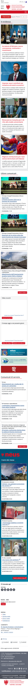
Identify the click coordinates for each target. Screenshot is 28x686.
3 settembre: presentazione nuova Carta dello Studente (13, 406)
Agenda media (6, 616)
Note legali (23, 675)
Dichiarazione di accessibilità (10, 675)
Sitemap (4, 639)
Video (4, 614)
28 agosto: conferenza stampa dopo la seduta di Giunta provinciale (13, 431)
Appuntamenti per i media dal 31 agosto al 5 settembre (12, 385)
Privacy (5, 677)
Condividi (6, 642)
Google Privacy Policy (19, 315)
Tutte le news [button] (22, 292)
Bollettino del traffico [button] (18, 343)
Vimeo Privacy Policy (18, 340)
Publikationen (6, 620)
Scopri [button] (3, 604)
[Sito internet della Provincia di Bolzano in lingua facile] (26, 1)
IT (20, 1)
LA (24, 1)
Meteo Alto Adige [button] (7, 343)
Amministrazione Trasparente (9, 664)
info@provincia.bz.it (10, 656)
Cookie (11, 677)
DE (22, 1)
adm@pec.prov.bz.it (8, 658)
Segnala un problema (8, 665)
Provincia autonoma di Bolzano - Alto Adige (15, 653)
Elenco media (6, 618)
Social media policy (20, 677)
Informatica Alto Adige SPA (15, 661)
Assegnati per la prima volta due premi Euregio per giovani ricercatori (14, 236)
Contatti (22, 664)
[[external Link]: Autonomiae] (14, 369)
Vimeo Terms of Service (9, 340)
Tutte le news (6, 17)
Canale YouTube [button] (7, 318)
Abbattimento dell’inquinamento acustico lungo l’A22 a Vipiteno (12, 275)
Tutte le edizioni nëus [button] (19, 578)
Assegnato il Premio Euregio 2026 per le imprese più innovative (11, 199)
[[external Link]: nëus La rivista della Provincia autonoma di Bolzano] (14, 352)
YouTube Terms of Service (9, 315)
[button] (2, 589)
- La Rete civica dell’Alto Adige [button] (14, 671)
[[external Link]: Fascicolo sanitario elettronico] (14, 360)
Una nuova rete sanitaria (10, 560)
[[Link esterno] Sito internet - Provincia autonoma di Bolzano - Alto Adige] (15, 7)
